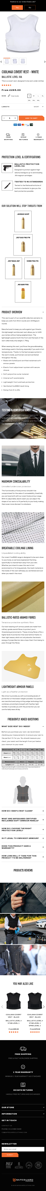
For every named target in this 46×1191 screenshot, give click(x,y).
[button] (7, 85)
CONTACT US (7, 1125)
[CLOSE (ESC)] (23, 35)
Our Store (8, 1107)
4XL (38, 100)
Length (5, 106)
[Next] (43, 1007)
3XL (33, 100)
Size (4, 96)
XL (43, 96)
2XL (29, 100)
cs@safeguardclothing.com (14, 1132)
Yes (17, 7)
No (30, 7)
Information (9, 1114)
